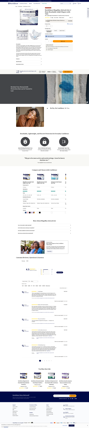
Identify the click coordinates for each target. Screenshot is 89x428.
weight (26, 285)
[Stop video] (87, 102)
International (32, 414)
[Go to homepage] (13, 3)
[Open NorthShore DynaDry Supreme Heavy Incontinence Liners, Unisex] (65, 375)
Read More (49, 251)
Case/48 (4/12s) (49, 30)
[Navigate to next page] (51, 360)
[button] (29, 17)
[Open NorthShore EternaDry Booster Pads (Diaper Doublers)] (37, 375)
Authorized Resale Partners (34, 415)
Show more (48, 285)
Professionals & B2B (49, 414)
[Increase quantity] (51, 41)
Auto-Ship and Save (33, 408)
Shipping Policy (15, 411)
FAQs (13, 409)
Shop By (30, 3)
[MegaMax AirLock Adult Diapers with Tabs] (43, 177)
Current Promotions (33, 406)
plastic (40, 285)
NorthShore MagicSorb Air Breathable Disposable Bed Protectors (23, 383)
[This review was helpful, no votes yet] (64, 301)
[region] (44, 425)
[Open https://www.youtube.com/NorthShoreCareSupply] (75, 398)
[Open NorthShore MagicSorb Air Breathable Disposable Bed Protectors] (23, 375)
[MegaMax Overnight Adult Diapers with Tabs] (29, 177)
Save (70, 17)
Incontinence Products (23, 3)
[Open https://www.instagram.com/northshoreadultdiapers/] (70, 398)
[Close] (87, 425)
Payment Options (15, 415)
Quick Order (14, 412)
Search (62, 3)
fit (31, 285)
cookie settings (64, 425)
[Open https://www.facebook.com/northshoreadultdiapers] (66, 398)
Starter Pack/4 (62, 30)
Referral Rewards (32, 409)
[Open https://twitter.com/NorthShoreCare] (68, 398)
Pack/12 (55, 30)
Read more (50, 335)
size (22, 285)
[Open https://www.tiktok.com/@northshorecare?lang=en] (74, 398)
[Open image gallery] (29, 18)
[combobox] (34, 281)
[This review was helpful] (64, 341)
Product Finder (44, 3)
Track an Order (15, 406)
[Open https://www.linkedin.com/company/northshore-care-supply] (72, 398)
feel (33, 285)
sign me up (73, 395)
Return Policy (15, 414)
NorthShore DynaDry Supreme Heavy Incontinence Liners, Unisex (65, 383)
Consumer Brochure (49, 412)
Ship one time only (51, 36)
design (37, 285)
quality (29, 285)
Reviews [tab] (23, 261)
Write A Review (59, 272)
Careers (47, 415)
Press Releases (48, 411)
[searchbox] (25, 281)
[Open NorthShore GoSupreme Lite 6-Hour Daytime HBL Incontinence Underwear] (51, 375)
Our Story (47, 406)
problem (43, 285)
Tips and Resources (36, 3)
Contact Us (14, 408)
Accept (71, 425)
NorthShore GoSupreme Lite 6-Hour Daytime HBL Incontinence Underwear (51, 383)
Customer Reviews (49, 408)
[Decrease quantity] (46, 41)
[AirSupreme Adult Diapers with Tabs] (57, 177)
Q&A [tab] (27, 260)
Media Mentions (49, 409)
